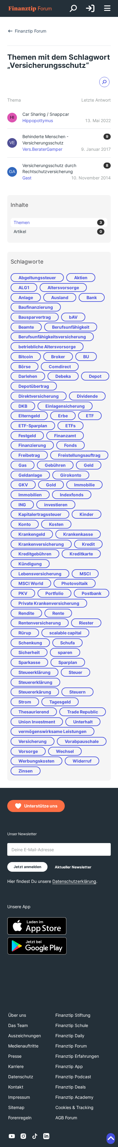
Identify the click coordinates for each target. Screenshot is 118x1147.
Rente (58, 613)
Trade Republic (82, 711)
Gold (51, 484)
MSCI (85, 573)
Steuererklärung (35, 682)
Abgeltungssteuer (37, 277)
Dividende (87, 396)
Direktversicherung (38, 396)
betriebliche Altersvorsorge (47, 346)
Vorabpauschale (82, 741)
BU (86, 356)
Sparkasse (29, 662)
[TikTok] (34, 1136)
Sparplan (67, 662)
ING (22, 504)
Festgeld (27, 435)
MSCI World (30, 583)
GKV (23, 484)
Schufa (67, 642)
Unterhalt (83, 721)
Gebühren (55, 465)
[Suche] (73, 8)
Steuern (77, 691)
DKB (22, 406)
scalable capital (65, 632)
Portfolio (54, 593)
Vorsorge (28, 751)
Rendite (26, 613)
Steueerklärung (34, 672)
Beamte (26, 327)
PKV (22, 593)
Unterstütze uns (40, 805)
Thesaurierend (33, 711)
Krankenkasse (78, 534)
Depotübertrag (33, 386)
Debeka (63, 376)
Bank (92, 297)
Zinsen (25, 770)
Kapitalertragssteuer (39, 514)
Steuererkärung (34, 691)
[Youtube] (11, 1136)
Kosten (56, 524)
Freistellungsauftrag (79, 455)
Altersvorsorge (63, 287)
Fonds (70, 445)
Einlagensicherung (65, 406)
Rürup (24, 632)
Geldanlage (30, 475)
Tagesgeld (60, 701)
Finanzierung (32, 445)
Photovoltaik (74, 583)
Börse (24, 366)
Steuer (75, 672)
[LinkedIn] (46, 1136)
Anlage (25, 297)
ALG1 (23, 287)
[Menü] (107, 9)
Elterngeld (29, 415)
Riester (86, 622)
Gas (22, 465)
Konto (24, 524)
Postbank (91, 593)
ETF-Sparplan (32, 425)
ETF (90, 415)
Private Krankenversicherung (48, 603)
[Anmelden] (90, 8)
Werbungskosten (36, 760)
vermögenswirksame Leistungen (52, 731)
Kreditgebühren (34, 553)
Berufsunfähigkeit (70, 327)
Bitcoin (25, 356)
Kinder (86, 514)
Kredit (88, 544)
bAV (73, 317)
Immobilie (84, 484)
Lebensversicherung (39, 573)
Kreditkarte (81, 553)
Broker (58, 356)
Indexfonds (72, 494)
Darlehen (27, 376)
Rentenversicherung (39, 622)
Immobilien (30, 494)
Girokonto (70, 475)
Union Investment (36, 721)
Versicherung (32, 741)
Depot (95, 376)
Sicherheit (29, 652)
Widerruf (82, 760)
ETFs (70, 425)
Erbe (63, 415)
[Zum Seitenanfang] (111, 1138)
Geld (88, 465)
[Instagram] (23, 1136)
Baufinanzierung (35, 307)
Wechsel (65, 751)
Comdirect (60, 366)
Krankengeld (31, 534)
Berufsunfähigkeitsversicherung (52, 336)
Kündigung (30, 563)
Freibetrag (29, 455)
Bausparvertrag (34, 317)
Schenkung (30, 642)
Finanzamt (65, 435)
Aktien (80, 277)
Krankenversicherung (41, 544)
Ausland (59, 297)
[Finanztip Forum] (30, 9)
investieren (55, 504)
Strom (24, 701)
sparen (65, 652)
